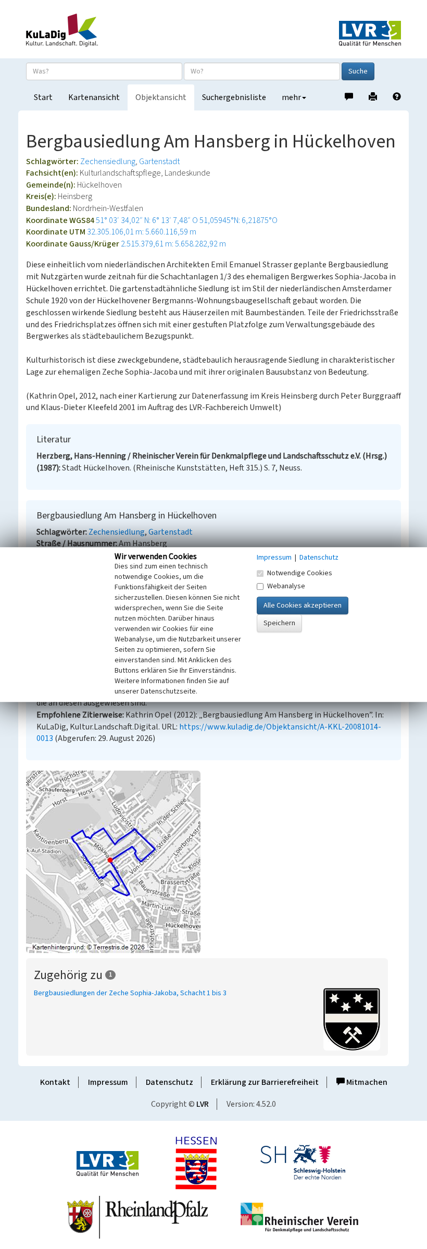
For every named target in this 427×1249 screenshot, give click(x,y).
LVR (202, 1104)
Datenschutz (169, 1082)
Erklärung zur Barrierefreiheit (265, 1082)
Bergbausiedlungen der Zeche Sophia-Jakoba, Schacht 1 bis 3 (130, 993)
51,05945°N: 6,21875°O (238, 220)
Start (43, 97)
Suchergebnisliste (234, 97)
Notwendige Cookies (299, 573)
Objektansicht (160, 97)
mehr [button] (291, 97)
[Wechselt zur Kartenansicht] (213, 862)
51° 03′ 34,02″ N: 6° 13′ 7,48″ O (147, 220)
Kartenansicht (94, 97)
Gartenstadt (159, 161)
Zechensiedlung (107, 161)
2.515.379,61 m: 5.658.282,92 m (173, 244)
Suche (358, 71)
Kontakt (55, 1082)
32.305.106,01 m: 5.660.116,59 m (141, 232)
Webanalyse (286, 586)
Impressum (108, 1082)
